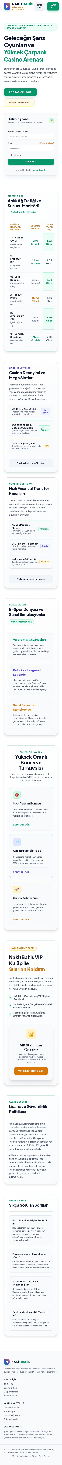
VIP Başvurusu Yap (31, 1071)
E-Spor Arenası (11, 1392)
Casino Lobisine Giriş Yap (31, 463)
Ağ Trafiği (8, 1384)
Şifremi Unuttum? (46, 143)
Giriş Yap (39, 6)
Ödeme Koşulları (11, 1419)
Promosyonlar (10, 1395)
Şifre (10, 143)
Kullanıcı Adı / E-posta (18, 131)
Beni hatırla (16, 155)
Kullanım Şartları (11, 1411)
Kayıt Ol (53, 6)
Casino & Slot (10, 1388)
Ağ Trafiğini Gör (20, 92)
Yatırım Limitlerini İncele (31, 578)
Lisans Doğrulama (19, 102)
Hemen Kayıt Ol (39, 170)
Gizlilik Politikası (11, 1407)
